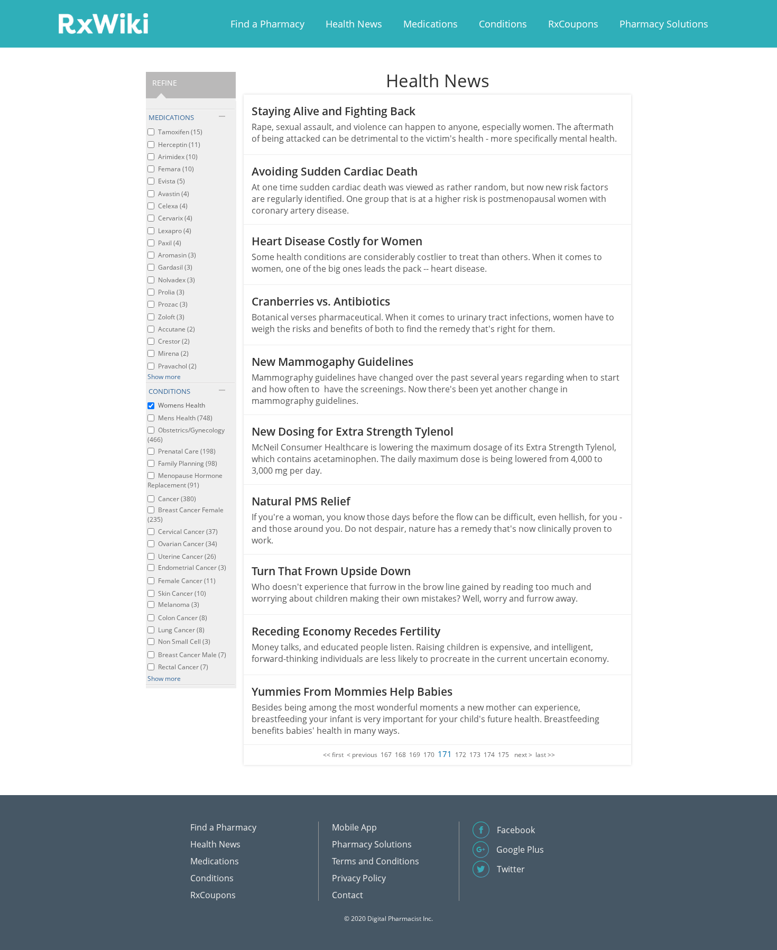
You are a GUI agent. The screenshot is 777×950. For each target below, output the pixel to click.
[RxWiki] (103, 23)
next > (523, 754)
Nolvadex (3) (176, 279)
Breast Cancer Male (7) (192, 654)
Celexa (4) (173, 205)
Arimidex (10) (178, 156)
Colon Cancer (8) (182, 617)
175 (503, 754)
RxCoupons (573, 23)
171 (445, 754)
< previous (362, 754)
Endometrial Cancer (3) (192, 567)
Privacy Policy (359, 878)
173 (474, 754)
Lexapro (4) (174, 230)
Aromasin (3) (177, 255)
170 (428, 754)
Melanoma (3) (178, 604)
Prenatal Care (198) (187, 451)
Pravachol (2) (177, 366)
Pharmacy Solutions (663, 23)
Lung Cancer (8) (181, 629)
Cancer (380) (177, 498)
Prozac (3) (173, 304)
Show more (164, 376)
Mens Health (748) (185, 417)
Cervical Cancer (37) (188, 531)
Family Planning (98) (187, 463)
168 (400, 754)
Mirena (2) (173, 353)
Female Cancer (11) (187, 580)
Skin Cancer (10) (182, 593)
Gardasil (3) (175, 267)
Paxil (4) (169, 242)
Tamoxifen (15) (180, 131)
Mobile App (354, 827)
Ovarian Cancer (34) (187, 543)
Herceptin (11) (179, 144)
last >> (545, 754)
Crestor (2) (174, 341)
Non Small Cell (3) (184, 641)
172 (460, 754)
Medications (430, 23)
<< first (333, 754)
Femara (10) (176, 168)
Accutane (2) (176, 329)
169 (414, 754)
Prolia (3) (171, 292)
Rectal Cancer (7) (183, 666)
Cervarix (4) (175, 218)
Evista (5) (171, 181)
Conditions (503, 23)
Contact (347, 895)
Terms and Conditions (375, 861)
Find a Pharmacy (267, 23)
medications (171, 117)
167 (386, 754)
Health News (354, 23)
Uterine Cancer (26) (187, 556)
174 (489, 754)
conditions (169, 391)
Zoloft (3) (171, 316)
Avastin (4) (173, 193)
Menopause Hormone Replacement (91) (185, 480)
